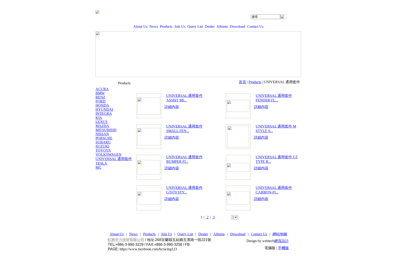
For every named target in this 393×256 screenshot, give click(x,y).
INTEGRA (104, 113)
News (153, 26)
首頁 (242, 82)
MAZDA (102, 126)
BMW (100, 93)
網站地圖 (279, 234)
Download (237, 26)
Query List (195, 26)
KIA (99, 118)
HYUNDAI (104, 109)
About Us (140, 26)
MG (98, 167)
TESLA (101, 163)
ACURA (102, 89)
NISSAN (102, 134)
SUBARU (103, 142)
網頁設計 (281, 241)
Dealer (209, 26)
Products (166, 26)
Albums (222, 26)
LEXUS (102, 122)
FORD (101, 101)
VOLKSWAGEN (108, 154)
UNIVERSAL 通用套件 (114, 159)
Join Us (179, 26)
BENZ (100, 97)
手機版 (283, 248)
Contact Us (255, 26)
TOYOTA (103, 150)
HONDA (102, 105)
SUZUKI (102, 146)
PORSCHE (104, 138)
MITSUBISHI (106, 130)
